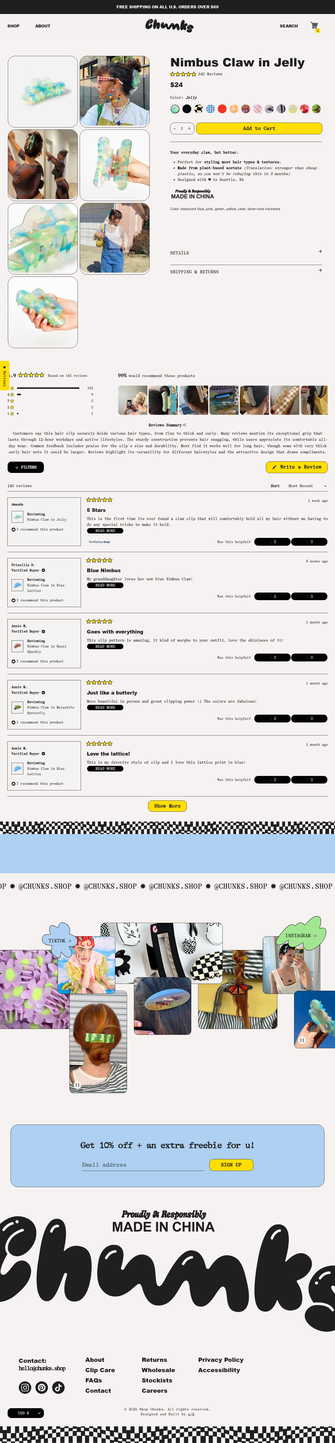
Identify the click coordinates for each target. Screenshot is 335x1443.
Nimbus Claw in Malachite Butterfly (50, 710)
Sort (276, 486)
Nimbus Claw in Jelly (46, 519)
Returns (154, 1360)
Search (289, 26)
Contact (98, 1390)
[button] (246, 74)
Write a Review (302, 468)
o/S (191, 1414)
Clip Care (100, 1370)
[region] (223, 400)
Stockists (157, 1380)
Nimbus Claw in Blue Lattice (45, 588)
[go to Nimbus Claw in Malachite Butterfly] (316, 108)
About (94, 1360)
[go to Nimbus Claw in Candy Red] (222, 108)
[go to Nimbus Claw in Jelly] (175, 109)
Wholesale (158, 1370)
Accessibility (219, 1370)
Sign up (231, 1165)
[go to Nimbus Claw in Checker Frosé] (234, 108)
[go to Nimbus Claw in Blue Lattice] (210, 108)
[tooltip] (184, 425)
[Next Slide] (309, 400)
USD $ (23, 1413)
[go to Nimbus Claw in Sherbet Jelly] (292, 108)
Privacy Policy (221, 1360)
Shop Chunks (151, 1409)
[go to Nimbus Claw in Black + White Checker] (198, 108)
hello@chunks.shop (42, 1368)
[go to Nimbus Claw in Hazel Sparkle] (245, 108)
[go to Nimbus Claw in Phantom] (281, 108)
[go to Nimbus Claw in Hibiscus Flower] (304, 108)
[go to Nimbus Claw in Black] (186, 108)
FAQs (93, 1380)
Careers (155, 1390)
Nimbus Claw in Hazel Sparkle (46, 649)
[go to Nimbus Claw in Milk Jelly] (269, 108)
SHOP (13, 26)
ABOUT (43, 26)
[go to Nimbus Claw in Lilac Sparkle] (257, 108)
